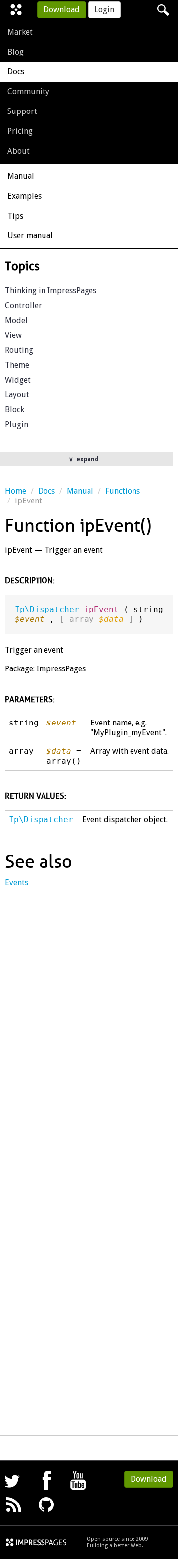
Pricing (20, 131)
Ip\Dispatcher (47, 609)
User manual (30, 235)
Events (16, 882)
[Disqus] (89, 1023)
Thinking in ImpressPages (50, 290)
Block (14, 409)
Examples (24, 196)
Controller (23, 305)
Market (20, 32)
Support (22, 111)
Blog (15, 51)
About (18, 151)
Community (28, 91)
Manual (20, 176)
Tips (15, 216)
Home (15, 491)
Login (104, 9)
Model (16, 320)
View (13, 335)
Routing (19, 350)
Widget (18, 380)
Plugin (16, 424)
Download (62, 9)
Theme (17, 365)
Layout (17, 394)
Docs (15, 71)
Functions (122, 491)
